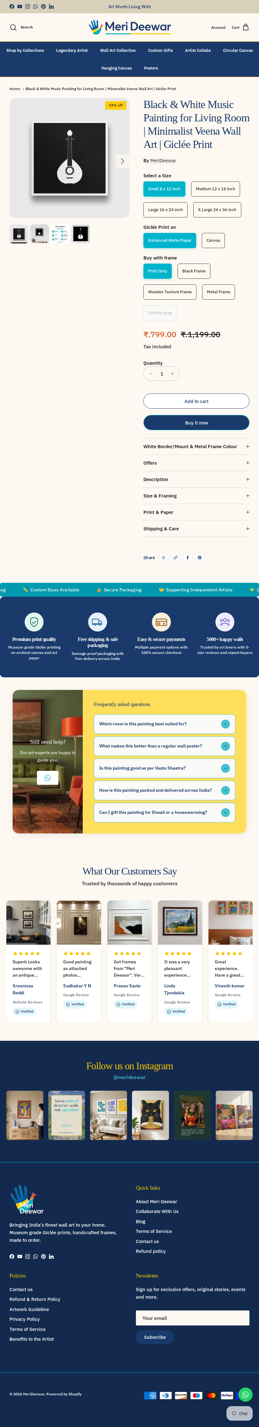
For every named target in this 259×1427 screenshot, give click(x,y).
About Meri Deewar (156, 1201)
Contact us (147, 1241)
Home (14, 88)
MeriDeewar (163, 160)
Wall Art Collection (118, 50)
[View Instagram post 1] (24, 1115)
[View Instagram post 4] (150, 1115)
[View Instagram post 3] (108, 1115)
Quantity (153, 363)
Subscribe (155, 1337)
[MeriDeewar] (130, 27)
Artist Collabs (198, 50)
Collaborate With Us (157, 1211)
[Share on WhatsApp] (163, 557)
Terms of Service (154, 1231)
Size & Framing (160, 496)
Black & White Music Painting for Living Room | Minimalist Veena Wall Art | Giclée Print (101, 88)
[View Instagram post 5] (192, 1115)
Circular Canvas (238, 50)
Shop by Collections (25, 50)
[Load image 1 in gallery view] (69, 158)
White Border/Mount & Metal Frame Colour (190, 446)
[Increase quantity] (174, 374)
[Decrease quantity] (149, 374)
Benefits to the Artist (31, 1339)
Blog (140, 1221)
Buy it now (196, 423)
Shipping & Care (161, 529)
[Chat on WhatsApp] (245, 1394)
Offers (150, 463)
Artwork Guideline (29, 1309)
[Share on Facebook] (187, 557)
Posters (151, 68)
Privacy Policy (24, 1319)
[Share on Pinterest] (199, 557)
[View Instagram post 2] (66, 1115)
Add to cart (196, 401)
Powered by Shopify (63, 1394)
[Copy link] (175, 557)
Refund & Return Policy (34, 1299)
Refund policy (151, 1251)
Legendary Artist (72, 50)
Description (155, 479)
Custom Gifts (160, 50)
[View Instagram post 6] (234, 1115)
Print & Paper (158, 512)
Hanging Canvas (116, 68)
